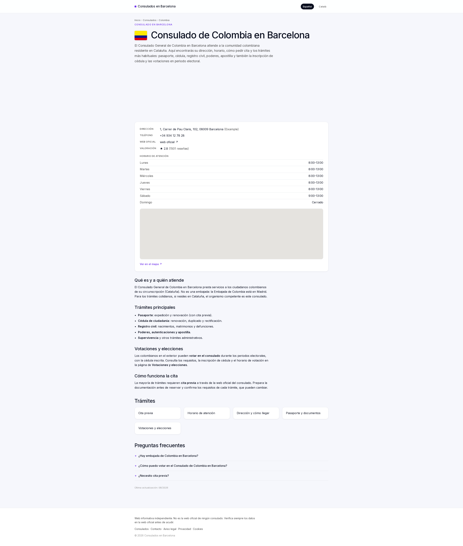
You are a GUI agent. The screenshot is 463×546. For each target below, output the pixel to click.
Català (322, 6)
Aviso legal (169, 528)
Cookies (198, 528)
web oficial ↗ (169, 142)
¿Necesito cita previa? (153, 475)
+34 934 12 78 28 (172, 135)
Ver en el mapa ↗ (151, 264)
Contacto (156, 528)
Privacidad (184, 528)
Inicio (138, 20)
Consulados (149, 20)
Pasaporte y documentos (303, 413)
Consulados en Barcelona (156, 6)
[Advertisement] (231, 92)
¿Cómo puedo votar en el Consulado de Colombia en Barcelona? (182, 465)
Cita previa (145, 413)
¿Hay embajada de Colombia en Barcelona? (168, 456)
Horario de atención (201, 413)
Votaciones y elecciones (154, 428)
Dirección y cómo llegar (253, 413)
